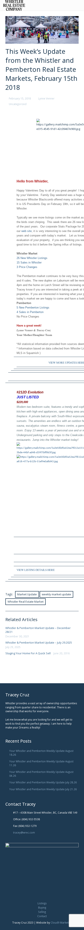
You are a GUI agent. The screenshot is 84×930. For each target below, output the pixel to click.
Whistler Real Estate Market (26, 601)
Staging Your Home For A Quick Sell (28, 653)
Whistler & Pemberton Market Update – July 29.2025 (38, 642)
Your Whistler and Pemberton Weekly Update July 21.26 (43, 789)
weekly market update (56, 594)
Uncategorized (17, 104)
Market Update (27, 594)
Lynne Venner (46, 98)
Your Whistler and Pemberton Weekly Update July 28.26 (43, 782)
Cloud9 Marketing (61, 922)
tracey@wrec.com (24, 832)
